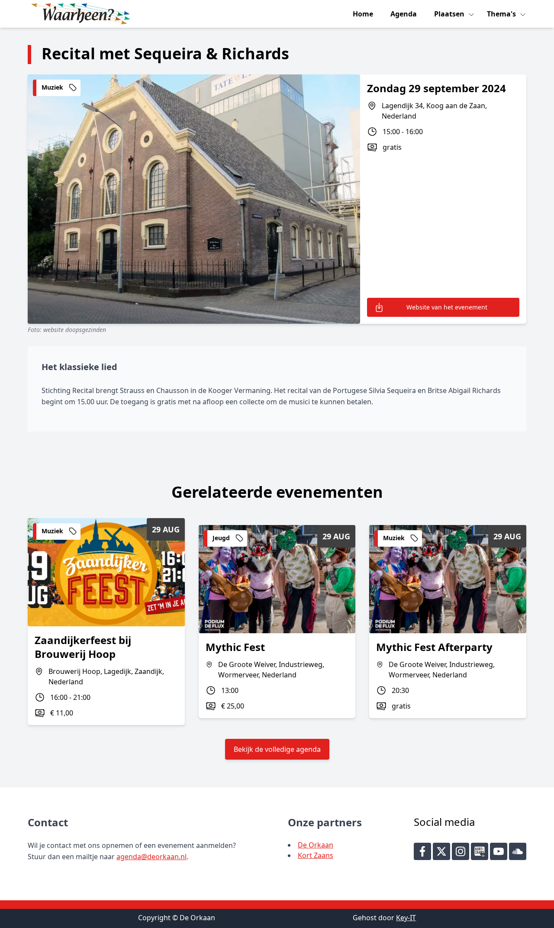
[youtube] (498, 851)
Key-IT (406, 917)
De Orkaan (315, 845)
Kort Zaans (315, 855)
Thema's (502, 14)
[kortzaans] (479, 851)
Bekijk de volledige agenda (277, 749)
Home (363, 14)
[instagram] (460, 851)
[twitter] (441, 851)
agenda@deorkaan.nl (151, 856)
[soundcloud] (517, 851)
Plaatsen (450, 14)
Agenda (403, 14)
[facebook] (422, 851)
